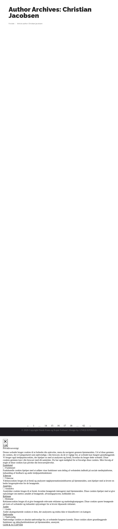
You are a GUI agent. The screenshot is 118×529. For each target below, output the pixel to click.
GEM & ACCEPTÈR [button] (13, 525)
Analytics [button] (7, 486)
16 (58, 425)
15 (52, 425)
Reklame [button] (7, 496)
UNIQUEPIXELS (88, 430)
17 (65, 425)
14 (46, 425)
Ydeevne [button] (7, 475)
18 (71, 425)
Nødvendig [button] (8, 514)
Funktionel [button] (8, 465)
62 (84, 425)
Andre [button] (6, 506)
